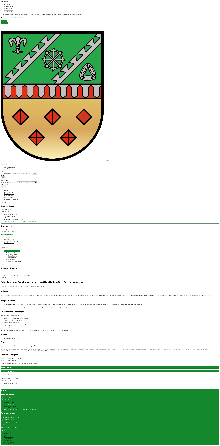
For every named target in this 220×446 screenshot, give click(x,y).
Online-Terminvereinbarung (12, 241)
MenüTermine (3, 178)
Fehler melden (8, 437)
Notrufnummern (8, 440)
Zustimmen (4, 22)
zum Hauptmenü (9, 6)
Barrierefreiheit (8, 435)
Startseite (7, 238)
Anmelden (4, 26)
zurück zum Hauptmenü (11, 199)
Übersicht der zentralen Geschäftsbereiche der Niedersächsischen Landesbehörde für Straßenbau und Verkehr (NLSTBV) (36, 308)
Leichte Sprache (9, 169)
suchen (3, 277)
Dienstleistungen (9, 194)
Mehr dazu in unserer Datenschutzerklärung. (14, 18)
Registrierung (8, 190)
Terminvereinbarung (7, 234)
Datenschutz (7, 438)
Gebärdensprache (9, 167)
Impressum (7, 433)
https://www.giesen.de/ (13, 219)
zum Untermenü (8, 8)
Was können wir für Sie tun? (8, 173)
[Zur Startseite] (52, 160)
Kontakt (6, 444)
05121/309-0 (10, 383)
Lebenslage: (4, 274)
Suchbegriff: (4, 272)
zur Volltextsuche (9, 11)
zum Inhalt (7, 4)
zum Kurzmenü (8, 10)
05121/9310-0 (10, 214)
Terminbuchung (8, 192)
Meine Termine (8, 197)
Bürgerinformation (9, 239)
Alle (29, 276)
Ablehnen (3, 21)
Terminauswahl (8, 195)
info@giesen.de (10, 218)
